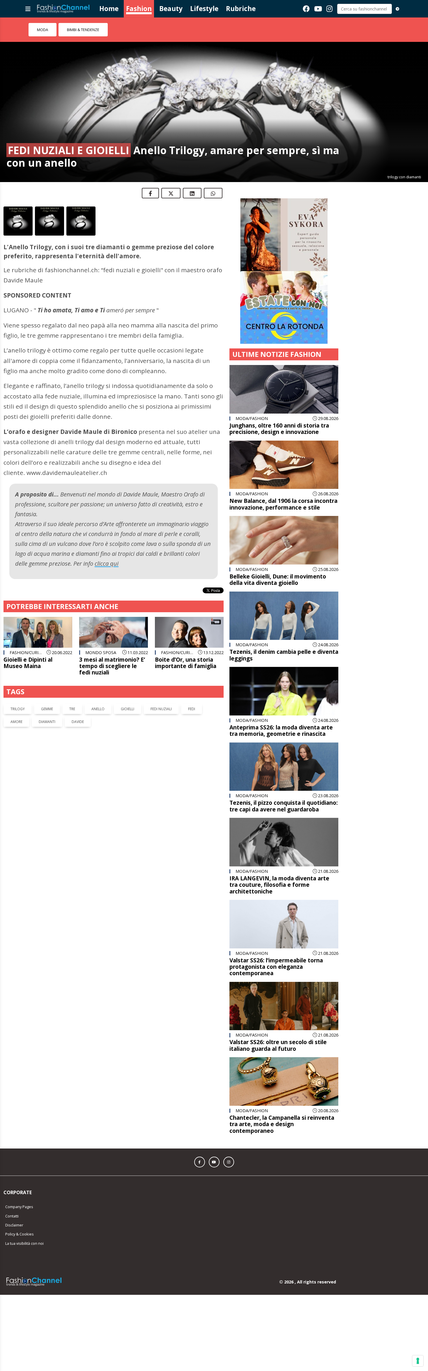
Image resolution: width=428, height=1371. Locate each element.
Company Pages (19, 1206)
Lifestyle (204, 8)
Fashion (139, 8)
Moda (42, 29)
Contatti (12, 1216)
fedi (191, 708)
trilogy (17, 708)
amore (16, 721)
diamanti (47, 721)
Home (109, 8)
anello (98, 708)
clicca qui (107, 563)
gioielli (127, 708)
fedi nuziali (161, 708)
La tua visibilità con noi (24, 1243)
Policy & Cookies (19, 1234)
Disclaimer (14, 1225)
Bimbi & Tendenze (83, 29)
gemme (47, 708)
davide (78, 721)
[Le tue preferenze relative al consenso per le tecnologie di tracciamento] (417, 1360)
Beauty (171, 8)
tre (72, 708)
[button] (199, 1162)
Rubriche (241, 8)
